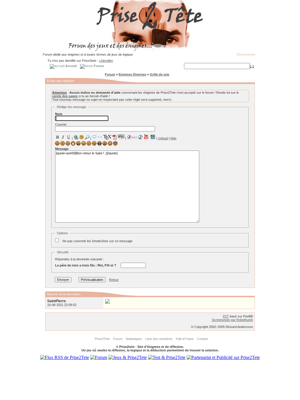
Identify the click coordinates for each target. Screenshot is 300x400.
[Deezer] (134, 137)
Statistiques (134, 339)
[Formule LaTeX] (107, 137)
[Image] (81, 137)
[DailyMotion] (152, 136)
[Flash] (129, 137)
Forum (110, 74)
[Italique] (63, 137)
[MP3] (140, 137)
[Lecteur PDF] (114, 136)
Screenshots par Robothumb (232, 320)
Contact (202, 339)
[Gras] (57, 137)
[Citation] (94, 137)
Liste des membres (159, 339)
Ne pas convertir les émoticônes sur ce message (97, 241)
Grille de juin (159, 74)
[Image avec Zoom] (87, 137)
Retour (114, 279)
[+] (252, 66)
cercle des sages (65, 96)
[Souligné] (68, 137)
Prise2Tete (102, 339)
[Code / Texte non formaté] (100, 137)
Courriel (60, 124)
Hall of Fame (185, 339)
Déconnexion (246, 54)
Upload (163, 138)
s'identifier (106, 60)
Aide (173, 138)
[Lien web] (76, 137)
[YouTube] (146, 136)
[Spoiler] (121, 136)
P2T (226, 316)
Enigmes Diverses (132, 74)
